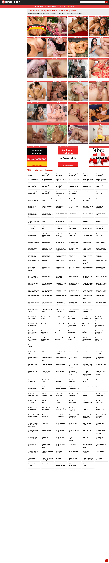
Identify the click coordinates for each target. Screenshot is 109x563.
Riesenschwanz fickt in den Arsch (47, 415)
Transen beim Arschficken (99, 459)
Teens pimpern (100, 451)
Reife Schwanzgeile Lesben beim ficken (61, 408)
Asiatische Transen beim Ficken (74, 234)
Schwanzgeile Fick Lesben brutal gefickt (101, 416)
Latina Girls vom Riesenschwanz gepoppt (73, 366)
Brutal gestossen (73, 276)
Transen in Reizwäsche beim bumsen (60, 465)
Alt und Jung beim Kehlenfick (74, 174)
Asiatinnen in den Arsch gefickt (73, 227)
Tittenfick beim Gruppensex (73, 459)
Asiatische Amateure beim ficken (46, 235)
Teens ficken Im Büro (32, 459)
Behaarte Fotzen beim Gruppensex (73, 243)
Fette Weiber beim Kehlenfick (87, 310)
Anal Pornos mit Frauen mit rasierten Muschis (47, 214)
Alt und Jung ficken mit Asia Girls (88, 180)
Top (106, 561)
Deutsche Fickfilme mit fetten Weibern (101, 283)
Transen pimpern (46, 464)
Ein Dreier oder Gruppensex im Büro (61, 303)
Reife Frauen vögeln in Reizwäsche (33, 408)
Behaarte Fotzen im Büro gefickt (33, 248)
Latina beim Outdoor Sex (61, 358)
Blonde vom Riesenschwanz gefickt (32, 269)
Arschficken (72, 213)
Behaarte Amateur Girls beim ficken (87, 234)
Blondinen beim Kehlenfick (46, 268)
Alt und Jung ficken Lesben (74, 180)
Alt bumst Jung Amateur (32, 174)
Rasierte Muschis (100, 387)
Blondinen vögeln (46, 276)
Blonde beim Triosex (33, 260)
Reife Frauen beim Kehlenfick (87, 394)
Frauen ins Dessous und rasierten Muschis (46, 332)
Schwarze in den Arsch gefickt (32, 438)
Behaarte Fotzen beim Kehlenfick (87, 243)
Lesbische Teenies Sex (33, 352)
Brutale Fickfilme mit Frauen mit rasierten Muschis (87, 278)
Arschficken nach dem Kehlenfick (60, 220)
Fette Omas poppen (101, 302)
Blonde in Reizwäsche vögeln (47, 261)
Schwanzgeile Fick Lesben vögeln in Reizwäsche (33, 425)
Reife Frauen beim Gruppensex (74, 394)
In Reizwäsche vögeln (32, 345)
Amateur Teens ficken (73, 199)
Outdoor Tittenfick (88, 387)
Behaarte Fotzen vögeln (73, 248)
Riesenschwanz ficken (87, 464)
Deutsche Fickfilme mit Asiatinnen (61, 283)
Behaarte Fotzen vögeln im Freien (87, 248)
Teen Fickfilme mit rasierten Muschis (33, 452)
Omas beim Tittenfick (58, 380)
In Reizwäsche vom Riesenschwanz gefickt (100, 339)
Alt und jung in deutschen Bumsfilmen (59, 186)
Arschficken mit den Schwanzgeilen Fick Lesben (33, 221)
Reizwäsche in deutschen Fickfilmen (73, 409)
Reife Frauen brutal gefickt (47, 401)
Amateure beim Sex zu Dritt (47, 206)
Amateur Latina (87, 192)
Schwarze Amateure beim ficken (61, 424)
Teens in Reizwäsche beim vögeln (47, 459)
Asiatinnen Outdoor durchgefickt (101, 227)
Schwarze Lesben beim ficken (60, 438)
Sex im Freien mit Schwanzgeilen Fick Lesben (88, 446)
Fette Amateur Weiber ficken (73, 303)
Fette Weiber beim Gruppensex (74, 310)
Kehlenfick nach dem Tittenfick (33, 358)
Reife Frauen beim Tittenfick (33, 401)
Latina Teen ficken (101, 364)
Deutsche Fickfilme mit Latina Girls (47, 290)
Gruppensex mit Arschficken (72, 331)
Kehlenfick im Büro (74, 352)
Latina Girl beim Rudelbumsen (100, 358)
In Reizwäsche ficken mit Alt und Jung (86, 339)
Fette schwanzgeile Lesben (47, 310)
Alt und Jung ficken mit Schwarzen (33, 185)
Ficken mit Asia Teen (60, 324)
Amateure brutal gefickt (73, 206)
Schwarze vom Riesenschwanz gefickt (46, 446)
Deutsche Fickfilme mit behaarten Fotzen (74, 284)
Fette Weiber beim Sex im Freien (33, 317)
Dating (63, 6)
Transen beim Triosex (32, 464)
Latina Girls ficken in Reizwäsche (61, 365)
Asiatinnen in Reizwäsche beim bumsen (87, 228)
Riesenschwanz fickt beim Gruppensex (33, 415)
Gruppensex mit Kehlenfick (86, 331)
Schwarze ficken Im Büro (74, 431)
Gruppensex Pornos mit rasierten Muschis (100, 332)
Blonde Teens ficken (101, 260)
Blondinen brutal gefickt (60, 268)
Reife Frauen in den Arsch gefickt (74, 401)
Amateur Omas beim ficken (47, 199)
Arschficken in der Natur (101, 213)
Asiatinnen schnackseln (59, 227)
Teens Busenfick (73, 451)
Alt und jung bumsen (33, 179)
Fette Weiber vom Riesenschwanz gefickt (100, 318)
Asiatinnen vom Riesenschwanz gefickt (32, 235)
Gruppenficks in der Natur (60, 331)
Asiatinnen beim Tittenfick (32, 227)
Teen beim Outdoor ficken (101, 445)
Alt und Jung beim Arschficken (46, 174)
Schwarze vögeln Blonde (60, 445)
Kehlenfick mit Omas (88, 352)
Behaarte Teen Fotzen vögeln (46, 255)
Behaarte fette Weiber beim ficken (47, 243)
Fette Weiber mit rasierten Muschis (86, 317)
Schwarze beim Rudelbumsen (87, 424)
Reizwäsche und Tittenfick (87, 408)
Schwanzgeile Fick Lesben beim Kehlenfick (74, 416)
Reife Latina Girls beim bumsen (46, 408)
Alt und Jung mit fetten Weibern (87, 185)
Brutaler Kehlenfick (101, 276)
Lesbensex (45, 423)
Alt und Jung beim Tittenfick (87, 174)
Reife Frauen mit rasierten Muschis (87, 401)
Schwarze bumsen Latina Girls (33, 431)
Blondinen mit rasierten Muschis (33, 277)
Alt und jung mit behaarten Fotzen (74, 185)
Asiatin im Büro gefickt (73, 220)
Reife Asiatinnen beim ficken (60, 394)
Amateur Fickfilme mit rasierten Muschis (74, 193)
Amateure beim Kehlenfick (32, 206)
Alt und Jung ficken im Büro (47, 180)
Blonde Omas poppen (72, 261)
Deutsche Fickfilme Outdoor (47, 296)
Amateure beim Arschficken (87, 199)
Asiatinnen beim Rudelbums (100, 220)
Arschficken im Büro (88, 213)
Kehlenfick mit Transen (100, 352)
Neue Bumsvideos (52, 6)
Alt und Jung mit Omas (100, 185)
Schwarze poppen (46, 430)
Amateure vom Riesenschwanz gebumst (32, 214)
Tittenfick (58, 458)
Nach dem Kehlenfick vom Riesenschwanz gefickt (87, 373)
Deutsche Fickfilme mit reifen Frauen (88, 290)
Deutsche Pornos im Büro (74, 296)
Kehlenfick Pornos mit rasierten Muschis (47, 359)
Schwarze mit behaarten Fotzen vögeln (74, 439)
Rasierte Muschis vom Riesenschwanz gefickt (33, 395)
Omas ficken (99, 379)
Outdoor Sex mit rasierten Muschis (74, 387)
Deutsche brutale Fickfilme (33, 283)
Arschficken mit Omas (46, 220)
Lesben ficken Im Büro (32, 372)
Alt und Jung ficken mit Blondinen (101, 180)
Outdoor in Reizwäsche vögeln (61, 387)
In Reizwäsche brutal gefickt (73, 338)
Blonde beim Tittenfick (99, 255)
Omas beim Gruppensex (31, 380)
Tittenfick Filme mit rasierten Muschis (88, 459)
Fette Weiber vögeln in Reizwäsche (33, 324)
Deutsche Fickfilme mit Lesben (61, 290)
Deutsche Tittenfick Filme (33, 303)
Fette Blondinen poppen (87, 303)
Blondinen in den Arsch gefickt (100, 268)
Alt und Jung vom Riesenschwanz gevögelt (60, 193)
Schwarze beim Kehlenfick (73, 424)
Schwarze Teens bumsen (32, 445)
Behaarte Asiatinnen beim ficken (101, 234)
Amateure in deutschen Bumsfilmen (99, 207)
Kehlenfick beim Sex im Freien (61, 352)
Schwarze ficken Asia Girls (60, 431)
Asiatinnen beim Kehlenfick (87, 220)
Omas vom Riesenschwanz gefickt (32, 388)
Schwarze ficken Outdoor (87, 431)
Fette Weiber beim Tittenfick (46, 317)
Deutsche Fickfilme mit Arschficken (47, 283)
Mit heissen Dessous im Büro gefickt (73, 373)
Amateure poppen (101, 199)
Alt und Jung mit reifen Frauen (32, 192)
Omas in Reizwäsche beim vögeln (74, 380)
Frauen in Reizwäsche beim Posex (99, 325)
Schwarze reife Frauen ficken (100, 438)
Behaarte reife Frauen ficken (32, 255)
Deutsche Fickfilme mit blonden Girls (88, 283)
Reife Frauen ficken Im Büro (61, 401)
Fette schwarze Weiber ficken (60, 310)
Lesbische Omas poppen (60, 372)
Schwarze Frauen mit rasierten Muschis (100, 432)
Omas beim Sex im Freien (46, 380)
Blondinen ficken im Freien (88, 268)
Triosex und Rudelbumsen (72, 464)
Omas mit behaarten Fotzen (88, 380)
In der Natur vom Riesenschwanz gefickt (45, 339)
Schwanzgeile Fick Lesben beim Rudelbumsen (87, 416)
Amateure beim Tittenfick (60, 206)
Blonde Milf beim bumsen (60, 261)
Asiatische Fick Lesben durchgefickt (60, 235)
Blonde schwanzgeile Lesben (86, 262)
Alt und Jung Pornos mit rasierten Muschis (47, 193)
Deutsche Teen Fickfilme (100, 296)
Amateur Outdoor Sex (60, 199)
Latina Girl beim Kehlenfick (87, 358)
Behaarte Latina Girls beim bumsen (101, 248)
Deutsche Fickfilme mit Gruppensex (33, 290)
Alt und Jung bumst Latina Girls (101, 174)
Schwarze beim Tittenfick (100, 424)
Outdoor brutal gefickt (46, 387)
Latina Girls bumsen (47, 364)
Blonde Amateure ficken (73, 255)
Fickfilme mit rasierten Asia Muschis (72, 325)
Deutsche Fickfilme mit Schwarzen (33, 296)
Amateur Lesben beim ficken (100, 192)
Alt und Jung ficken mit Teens (47, 185)
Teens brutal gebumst (86, 452)
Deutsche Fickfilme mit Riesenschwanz (101, 290)
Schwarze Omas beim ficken (87, 438)
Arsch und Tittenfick (61, 213)
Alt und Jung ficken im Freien (61, 180)
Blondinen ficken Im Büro (74, 268)
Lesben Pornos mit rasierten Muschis (47, 372)
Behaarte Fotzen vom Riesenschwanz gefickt (61, 249)
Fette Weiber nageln (60, 317)
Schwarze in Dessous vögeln (46, 438)
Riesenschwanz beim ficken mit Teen (101, 408)
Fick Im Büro (44, 324)
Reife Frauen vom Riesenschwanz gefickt (100, 402)
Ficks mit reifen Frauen (86, 324)
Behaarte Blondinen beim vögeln (33, 243)
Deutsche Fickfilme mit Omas (74, 290)
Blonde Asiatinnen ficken (87, 255)
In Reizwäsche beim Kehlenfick (60, 338)
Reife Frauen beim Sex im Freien (101, 394)
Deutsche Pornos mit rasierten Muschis (87, 297)
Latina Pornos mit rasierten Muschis (87, 365)
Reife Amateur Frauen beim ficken (47, 394)
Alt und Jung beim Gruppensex (60, 174)
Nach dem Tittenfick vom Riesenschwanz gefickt (101, 373)
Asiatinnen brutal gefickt (46, 227)
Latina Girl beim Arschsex (73, 358)
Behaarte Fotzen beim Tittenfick (100, 243)
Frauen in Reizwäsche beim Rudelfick (33, 332)
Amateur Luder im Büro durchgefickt (33, 199)
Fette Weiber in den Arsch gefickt (73, 317)
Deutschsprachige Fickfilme (47, 303)
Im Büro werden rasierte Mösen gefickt (32, 339)
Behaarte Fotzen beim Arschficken (60, 243)
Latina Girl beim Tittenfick (32, 365)
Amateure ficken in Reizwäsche (88, 206)
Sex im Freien (72, 444)
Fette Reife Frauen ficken (33, 310)
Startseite (39, 6)
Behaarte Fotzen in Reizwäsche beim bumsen (47, 249)
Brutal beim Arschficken (59, 277)
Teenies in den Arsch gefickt (47, 452)
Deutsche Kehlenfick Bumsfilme (61, 296)
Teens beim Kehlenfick (59, 452)
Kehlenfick (45, 352)
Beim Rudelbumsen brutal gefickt (61, 255)
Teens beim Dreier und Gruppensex (60, 415)
